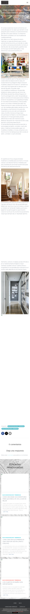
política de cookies (19, 611)
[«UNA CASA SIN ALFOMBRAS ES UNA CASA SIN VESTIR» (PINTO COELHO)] (15, 525)
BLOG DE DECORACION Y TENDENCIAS (16, 426)
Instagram (8, 603)
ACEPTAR (15, 612)
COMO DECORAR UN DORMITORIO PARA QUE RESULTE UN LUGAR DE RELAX (15, 499)
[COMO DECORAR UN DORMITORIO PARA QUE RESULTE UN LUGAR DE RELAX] (15, 482)
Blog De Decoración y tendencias (10, 428)
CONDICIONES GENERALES (11, 606)
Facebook (11, 603)
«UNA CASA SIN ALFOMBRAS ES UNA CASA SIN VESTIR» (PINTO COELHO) (13, 541)
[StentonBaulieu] (5, 2)
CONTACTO (22, 606)
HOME (15, 603)
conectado (10, 455)
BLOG (20, 603)
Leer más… (6, 511)
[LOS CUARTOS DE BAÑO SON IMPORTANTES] (15, 568)
